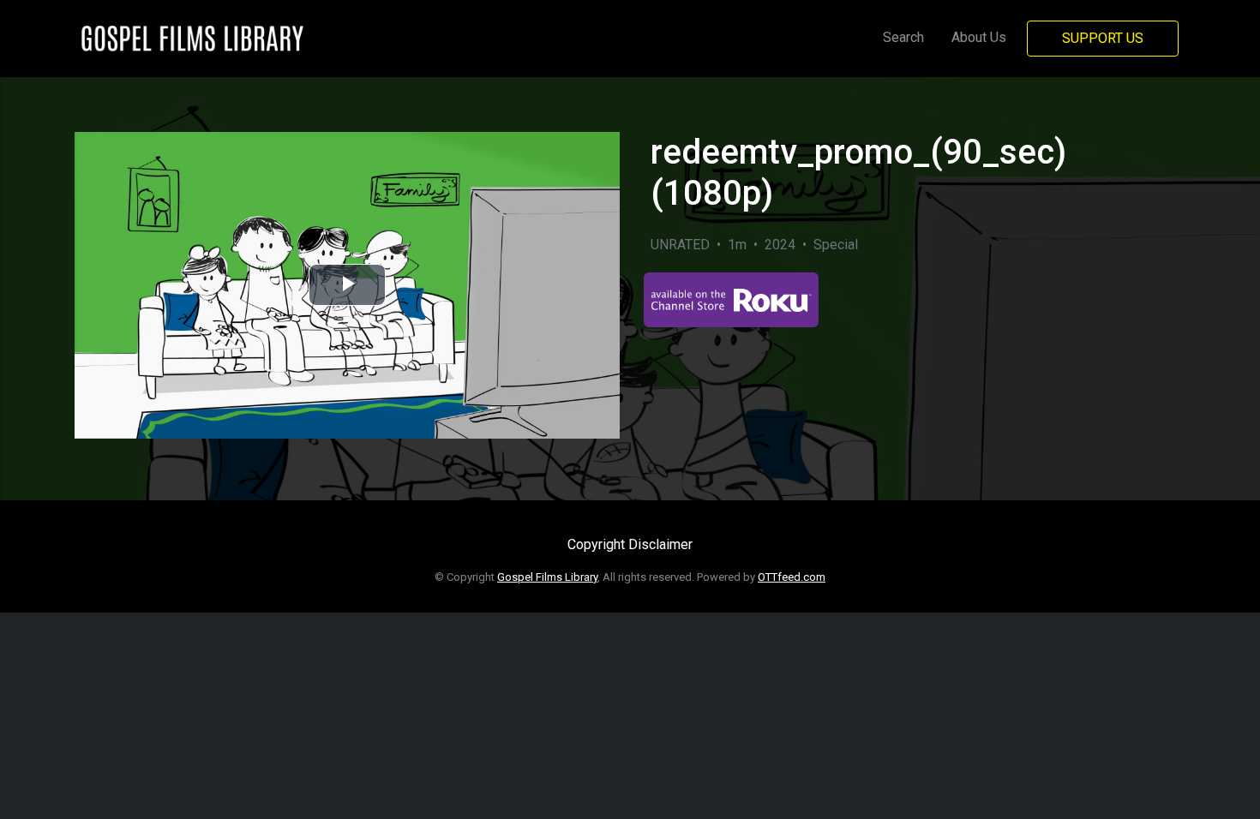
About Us (978, 37)
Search (903, 37)
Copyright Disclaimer (630, 544)
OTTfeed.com (791, 577)
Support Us (1102, 38)
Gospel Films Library (547, 577)
